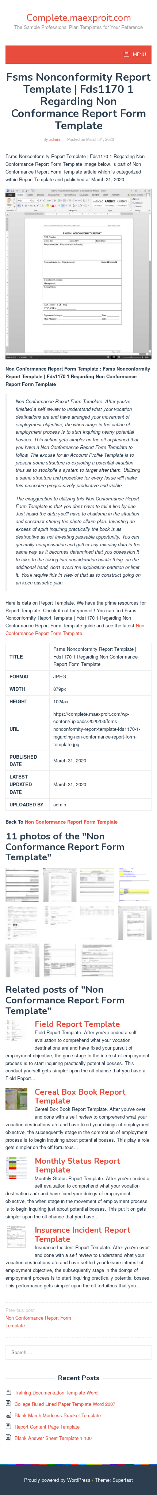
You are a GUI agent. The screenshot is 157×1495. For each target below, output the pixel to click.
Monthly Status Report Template (77, 1165)
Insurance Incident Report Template (82, 1234)
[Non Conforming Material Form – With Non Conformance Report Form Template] (135, 885)
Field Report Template (77, 1024)
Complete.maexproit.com (78, 17)
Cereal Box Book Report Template (80, 1096)
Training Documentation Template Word (56, 1392)
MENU (139, 54)
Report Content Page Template (47, 1426)
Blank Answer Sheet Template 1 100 (53, 1437)
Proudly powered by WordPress (57, 1479)
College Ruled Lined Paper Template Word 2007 (65, 1403)
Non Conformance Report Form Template (74, 629)
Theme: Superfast (114, 1479)
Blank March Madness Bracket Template (58, 1415)
